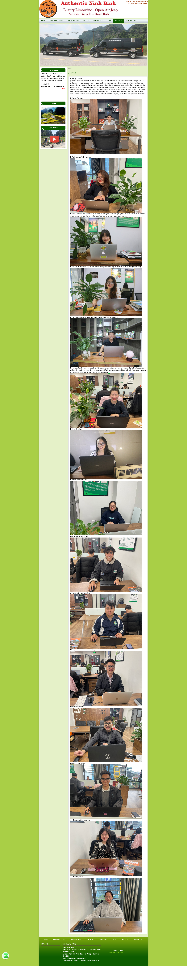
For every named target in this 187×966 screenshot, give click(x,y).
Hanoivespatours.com (116, 953)
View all (63, 88)
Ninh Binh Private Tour (57, 38)
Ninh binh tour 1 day (115, 25)
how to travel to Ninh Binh (102, 32)
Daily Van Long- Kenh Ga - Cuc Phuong (60, 52)
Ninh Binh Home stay (115, 28)
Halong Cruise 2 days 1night (76, 25)
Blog (109, 21)
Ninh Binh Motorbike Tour (58, 48)
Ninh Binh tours (56, 21)
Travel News (98, 21)
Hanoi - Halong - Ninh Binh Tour (77, 28)
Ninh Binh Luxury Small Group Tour (61, 31)
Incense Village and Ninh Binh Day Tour (61, 26)
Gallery (86, 21)
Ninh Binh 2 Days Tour (57, 34)
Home (43, 21)
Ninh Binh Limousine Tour (58, 45)
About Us (119, 21)
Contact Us (131, 21)
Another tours (72, 21)
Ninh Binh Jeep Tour (57, 41)
